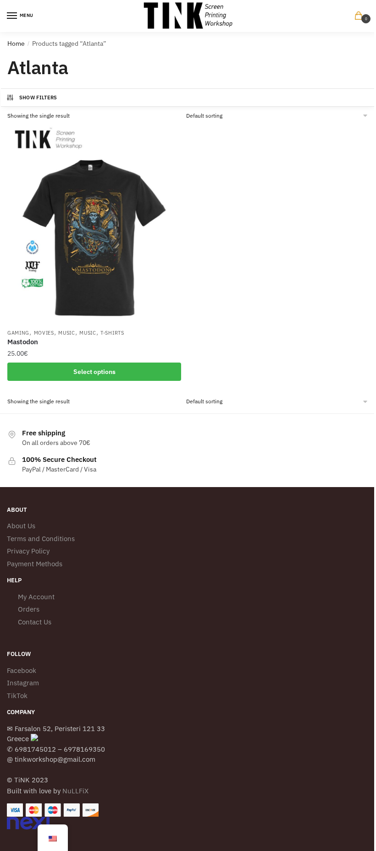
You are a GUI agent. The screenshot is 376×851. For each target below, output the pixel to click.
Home (16, 43)
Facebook (21, 670)
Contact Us (34, 622)
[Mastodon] (94, 224)
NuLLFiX (75, 790)
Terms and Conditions (41, 538)
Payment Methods (34, 563)
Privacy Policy (28, 551)
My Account (36, 596)
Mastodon (22, 341)
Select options (94, 372)
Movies (44, 333)
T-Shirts (112, 333)
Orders (28, 609)
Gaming (18, 333)
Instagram (23, 682)
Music (66, 333)
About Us (21, 525)
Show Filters (38, 97)
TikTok (17, 695)
